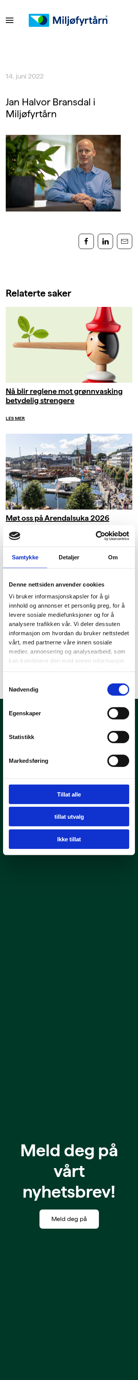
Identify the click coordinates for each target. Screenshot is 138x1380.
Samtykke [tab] (25, 557)
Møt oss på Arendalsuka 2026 (57, 518)
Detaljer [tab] (69, 557)
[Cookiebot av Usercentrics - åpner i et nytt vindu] (97, 536)
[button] (9, 20)
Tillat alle (69, 794)
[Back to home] (69, 20)
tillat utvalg (69, 816)
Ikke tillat (69, 839)
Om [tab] (113, 557)
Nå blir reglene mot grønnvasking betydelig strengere (64, 396)
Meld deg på (69, 1219)
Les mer (15, 418)
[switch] (118, 713)
